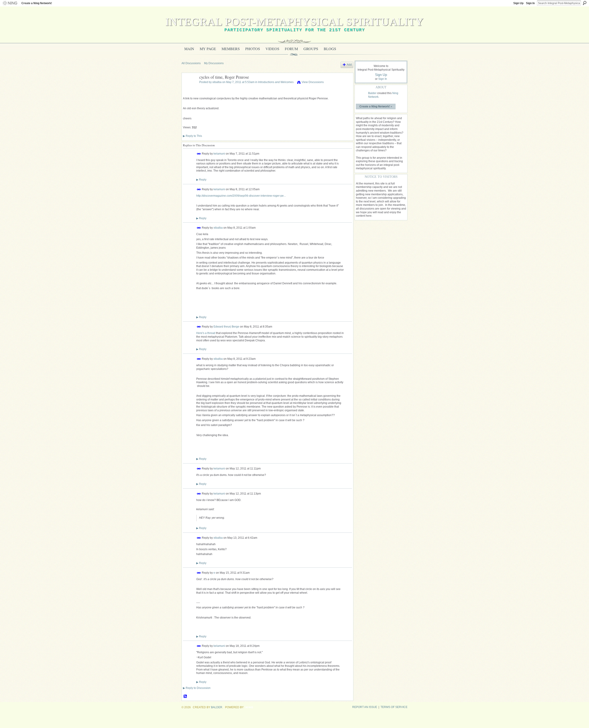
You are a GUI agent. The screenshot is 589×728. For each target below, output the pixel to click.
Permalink (199, 154)
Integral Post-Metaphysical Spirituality (294, 22)
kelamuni (219, 153)
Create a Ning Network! (36, 3)
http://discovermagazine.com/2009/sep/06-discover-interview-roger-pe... (241, 195)
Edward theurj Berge (226, 326)
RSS (185, 696)
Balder (372, 93)
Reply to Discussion (197, 688)
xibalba (217, 82)
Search (584, 3)
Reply (201, 179)
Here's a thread (205, 333)
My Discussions (214, 63)
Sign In (530, 3)
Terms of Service (394, 707)
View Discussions (313, 82)
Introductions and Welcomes (276, 82)
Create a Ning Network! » (375, 106)
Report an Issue (364, 707)
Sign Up (518, 3)
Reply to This (192, 136)
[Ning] (10, 3)
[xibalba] (189, 87)
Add (349, 64)
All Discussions (191, 63)
